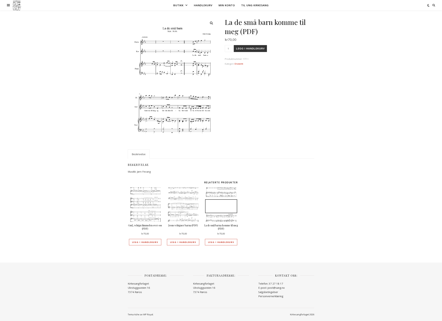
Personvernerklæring (270, 296)
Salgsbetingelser (268, 292)
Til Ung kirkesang (255, 5)
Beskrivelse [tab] (139, 154)
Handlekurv (203, 5)
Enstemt (239, 63)
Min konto (227, 5)
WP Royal (148, 314)
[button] (211, 23)
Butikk (178, 5)
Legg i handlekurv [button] (145, 242)
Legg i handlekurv (250, 48)
